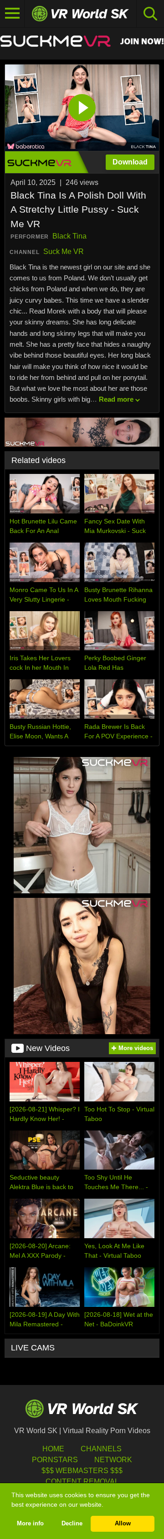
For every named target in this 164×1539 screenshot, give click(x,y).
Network (113, 1460)
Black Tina (69, 236)
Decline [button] (72, 1523)
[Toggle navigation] (12, 13)
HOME (53, 1449)
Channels (101, 1449)
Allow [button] (123, 1523)
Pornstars (55, 1460)
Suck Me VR (63, 251)
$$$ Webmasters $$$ (82, 1470)
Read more (116, 399)
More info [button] (30, 1523)
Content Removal (82, 1481)
